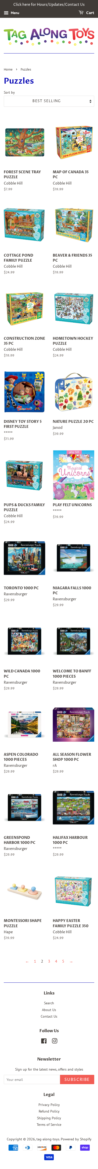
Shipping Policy (49, 1118)
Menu (14, 13)
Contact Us (49, 1016)
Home (8, 70)
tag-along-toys (47, 1139)
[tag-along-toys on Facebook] (44, 1042)
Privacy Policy (49, 1104)
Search (49, 1003)
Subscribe (77, 1079)
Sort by (9, 92)
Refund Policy (49, 1111)
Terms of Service (49, 1124)
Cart (89, 13)
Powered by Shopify (76, 1139)
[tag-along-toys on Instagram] (54, 1042)
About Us (49, 1010)
